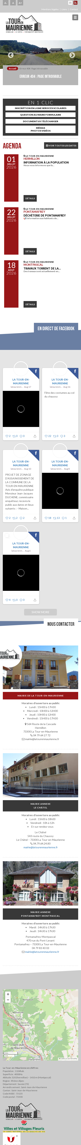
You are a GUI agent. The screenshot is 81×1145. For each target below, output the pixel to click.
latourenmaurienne (17, 386)
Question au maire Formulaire (40, 114)
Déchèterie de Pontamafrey (45, 215)
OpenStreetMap (72, 1058)
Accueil (12, 68)
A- (5, 3)
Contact (74, 9)
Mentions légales (50, 9)
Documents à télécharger (40, 121)
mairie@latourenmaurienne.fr (41, 847)
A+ (20, 3)
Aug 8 (67, 468)
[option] (40, 54)
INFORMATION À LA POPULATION (46, 162)
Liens (64, 9)
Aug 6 (28, 550)
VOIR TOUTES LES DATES (62, 145)
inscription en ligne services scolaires (40, 108)
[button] (8, 994)
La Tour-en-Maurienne (21, 381)
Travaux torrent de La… (42, 268)
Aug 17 (27, 386)
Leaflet (62, 1058)
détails (30, 198)
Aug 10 (27, 468)
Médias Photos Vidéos (40, 129)
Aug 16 (66, 386)
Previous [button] (10, 54)
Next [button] (71, 54)
